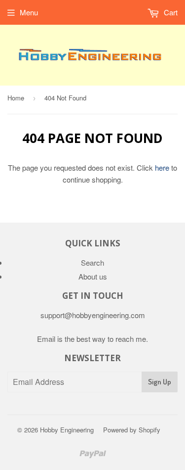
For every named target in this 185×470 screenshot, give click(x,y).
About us (92, 276)
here (162, 167)
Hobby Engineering (67, 429)
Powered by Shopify (131, 429)
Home (15, 97)
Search (92, 262)
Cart (170, 12)
